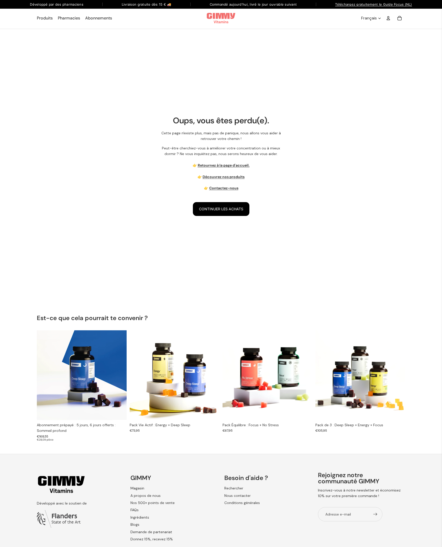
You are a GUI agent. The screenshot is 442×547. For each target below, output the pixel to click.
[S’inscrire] (375, 514)
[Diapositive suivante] (119, 375)
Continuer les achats (221, 209)
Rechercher (233, 488)
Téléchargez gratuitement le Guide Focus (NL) (373, 4)
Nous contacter (237, 495)
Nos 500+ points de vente (152, 502)
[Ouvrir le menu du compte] (388, 18)
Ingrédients (139, 517)
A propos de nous (145, 495)
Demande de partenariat (151, 532)
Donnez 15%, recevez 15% (151, 539)
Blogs (134, 524)
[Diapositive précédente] (44, 375)
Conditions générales (242, 502)
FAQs (134, 510)
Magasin (137, 488)
